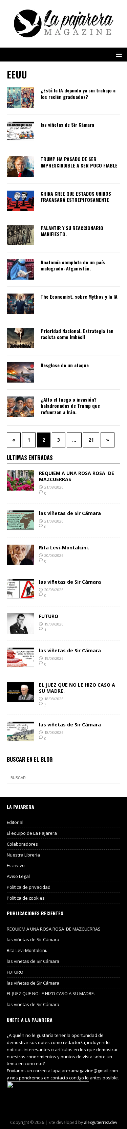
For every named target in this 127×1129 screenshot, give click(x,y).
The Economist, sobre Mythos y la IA (79, 296)
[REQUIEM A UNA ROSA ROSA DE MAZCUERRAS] (20, 486)
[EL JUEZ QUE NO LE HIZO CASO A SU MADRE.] (20, 698)
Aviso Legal (18, 876)
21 (91, 440)
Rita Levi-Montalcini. (64, 547)
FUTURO (48, 616)
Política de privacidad (28, 887)
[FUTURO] (20, 629)
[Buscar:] (63, 777)
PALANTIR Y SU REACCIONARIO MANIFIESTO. (72, 230)
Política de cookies (26, 898)
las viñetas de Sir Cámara (67, 124)
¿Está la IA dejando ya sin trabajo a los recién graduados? (78, 93)
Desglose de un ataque (65, 365)
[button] (117, 54)
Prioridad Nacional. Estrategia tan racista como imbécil (77, 333)
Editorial (15, 822)
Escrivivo (16, 865)
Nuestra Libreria (23, 855)
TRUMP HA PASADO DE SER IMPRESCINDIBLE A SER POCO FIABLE (79, 162)
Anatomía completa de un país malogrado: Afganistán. (73, 265)
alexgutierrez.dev (100, 1122)
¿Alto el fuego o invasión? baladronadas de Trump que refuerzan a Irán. (70, 405)
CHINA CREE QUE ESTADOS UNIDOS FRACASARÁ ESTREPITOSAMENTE (76, 196)
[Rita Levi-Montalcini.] (20, 561)
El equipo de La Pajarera (32, 833)
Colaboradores (22, 844)
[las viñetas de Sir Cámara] (20, 526)
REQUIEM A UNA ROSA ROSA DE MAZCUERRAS (76, 476)
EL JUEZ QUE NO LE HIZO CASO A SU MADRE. (77, 688)
